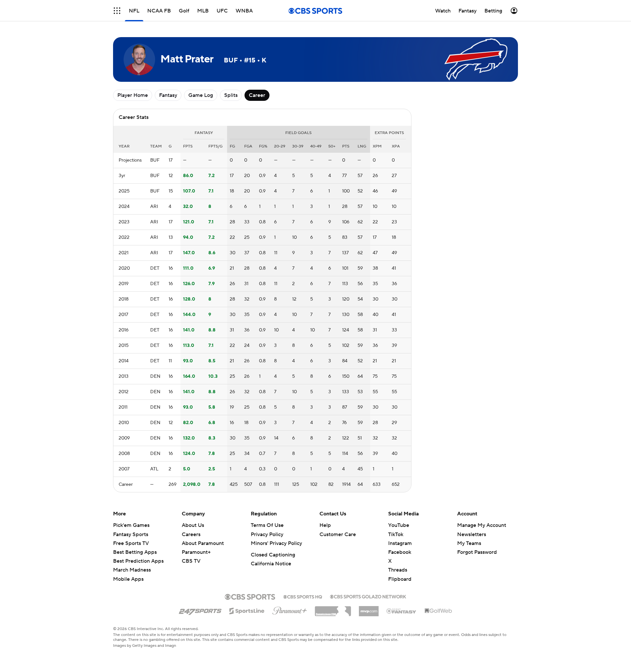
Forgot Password (477, 552)
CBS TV (191, 561)
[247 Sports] (200, 609)
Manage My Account (481, 525)
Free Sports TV (131, 543)
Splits (231, 95)
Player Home (132, 95)
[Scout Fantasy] (401, 610)
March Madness (132, 570)
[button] (117, 10)
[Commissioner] (333, 608)
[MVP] (369, 608)
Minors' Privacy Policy (276, 543)
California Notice (271, 563)
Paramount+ (196, 552)
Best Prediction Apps (138, 561)
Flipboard (399, 579)
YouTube (398, 525)
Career (257, 95)
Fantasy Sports (130, 534)
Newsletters (471, 534)
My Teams (469, 543)
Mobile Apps (128, 579)
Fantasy (168, 95)
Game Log (200, 95)
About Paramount (203, 543)
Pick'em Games (131, 525)
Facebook (399, 552)
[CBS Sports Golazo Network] (368, 596)
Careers (191, 534)
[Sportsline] (247, 610)
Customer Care (337, 534)
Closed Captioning (273, 555)
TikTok (395, 534)
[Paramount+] (289, 609)
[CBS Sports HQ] (302, 596)
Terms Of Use (267, 525)
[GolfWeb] (438, 611)
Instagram (400, 543)
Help (325, 525)
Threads (397, 570)
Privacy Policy (267, 534)
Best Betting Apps (135, 552)
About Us (193, 525)
